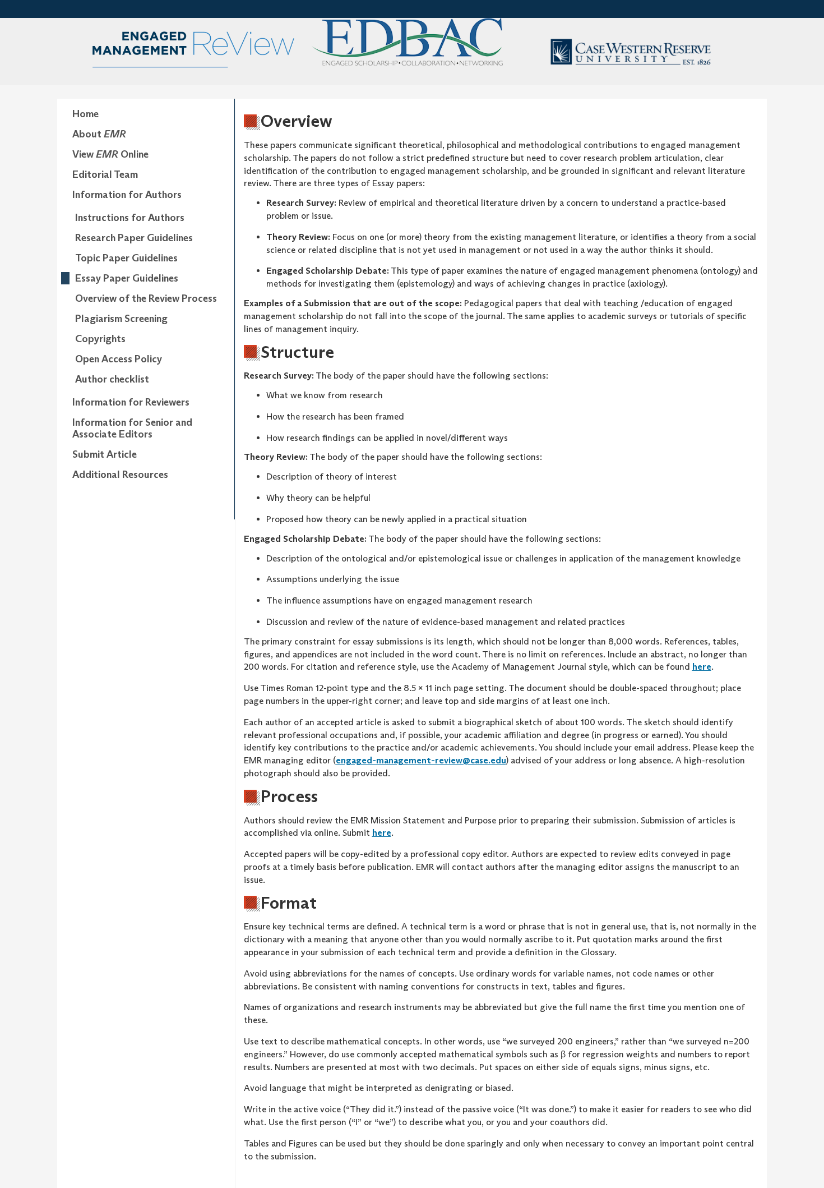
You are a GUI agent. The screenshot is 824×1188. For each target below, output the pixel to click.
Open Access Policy (118, 359)
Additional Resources (120, 474)
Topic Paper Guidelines (126, 258)
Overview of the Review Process (146, 298)
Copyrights (100, 339)
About (99, 134)
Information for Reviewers (130, 402)
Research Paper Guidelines (134, 238)
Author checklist (112, 379)
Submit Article (104, 454)
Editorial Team (105, 174)
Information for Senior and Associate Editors (132, 428)
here (701, 666)
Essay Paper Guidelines (126, 278)
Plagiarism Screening (121, 318)
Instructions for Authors (129, 217)
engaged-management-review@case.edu (421, 760)
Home (85, 114)
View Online (110, 154)
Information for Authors (127, 194)
